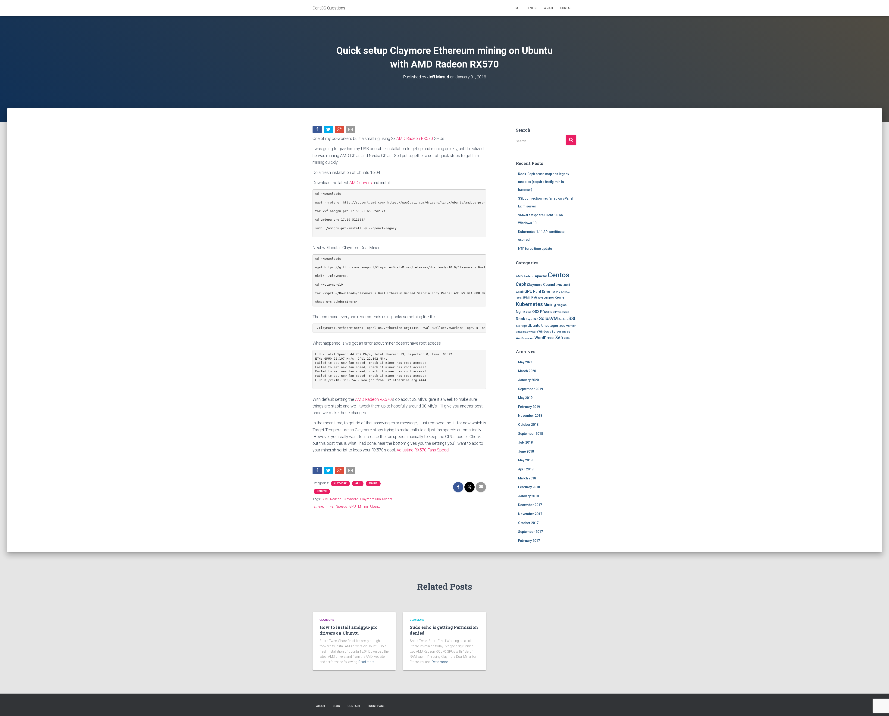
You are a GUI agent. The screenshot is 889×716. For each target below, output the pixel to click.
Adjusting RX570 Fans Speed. (423, 450)
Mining (373, 483)
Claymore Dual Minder (376, 499)
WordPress (544, 337)
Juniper (549, 297)
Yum (566, 338)
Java (540, 297)
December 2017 (530, 505)
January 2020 (528, 380)
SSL (572, 318)
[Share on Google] (340, 130)
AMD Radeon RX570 (414, 138)
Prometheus (562, 312)
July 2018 (525, 442)
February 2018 (529, 487)
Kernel (560, 297)
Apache (541, 276)
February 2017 (529, 541)
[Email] (351, 130)
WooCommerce (525, 338)
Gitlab (520, 291)
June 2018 (526, 451)
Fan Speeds (338, 506)
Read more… (367, 662)
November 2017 (530, 514)
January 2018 (528, 496)
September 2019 (530, 389)
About (548, 8)
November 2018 (530, 415)
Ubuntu (322, 491)
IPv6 (533, 297)
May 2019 (525, 398)
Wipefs (566, 331)
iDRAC (565, 291)
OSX (535, 311)
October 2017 (528, 523)
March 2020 (527, 371)
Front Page (376, 706)
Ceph (521, 284)
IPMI (526, 297)
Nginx (521, 311)
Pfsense (547, 311)
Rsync (529, 319)
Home (516, 8)
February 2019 (529, 407)
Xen (559, 337)
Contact (566, 8)
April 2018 (525, 469)
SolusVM (548, 318)
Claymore (340, 483)
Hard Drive (541, 292)
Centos (531, 8)
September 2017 (530, 532)
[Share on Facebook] (318, 130)
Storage (521, 325)
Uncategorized (553, 326)
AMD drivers (360, 182)
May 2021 (525, 362)
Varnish (571, 325)
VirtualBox (522, 331)
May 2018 (525, 460)
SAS (535, 319)
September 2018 (530, 433)
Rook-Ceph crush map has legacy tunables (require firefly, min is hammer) (543, 181)
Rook (520, 318)
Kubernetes (529, 304)
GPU (357, 483)
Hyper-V (555, 291)
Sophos (563, 319)
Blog (336, 706)
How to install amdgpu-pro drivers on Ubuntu (348, 630)
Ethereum (321, 506)
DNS (559, 285)
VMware (533, 331)
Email (566, 285)
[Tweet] (329, 130)
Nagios (562, 305)
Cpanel (549, 284)
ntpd (529, 312)
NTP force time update (535, 248)
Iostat (519, 297)
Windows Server (549, 331)
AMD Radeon (331, 499)
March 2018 (527, 478)
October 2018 (528, 424)
